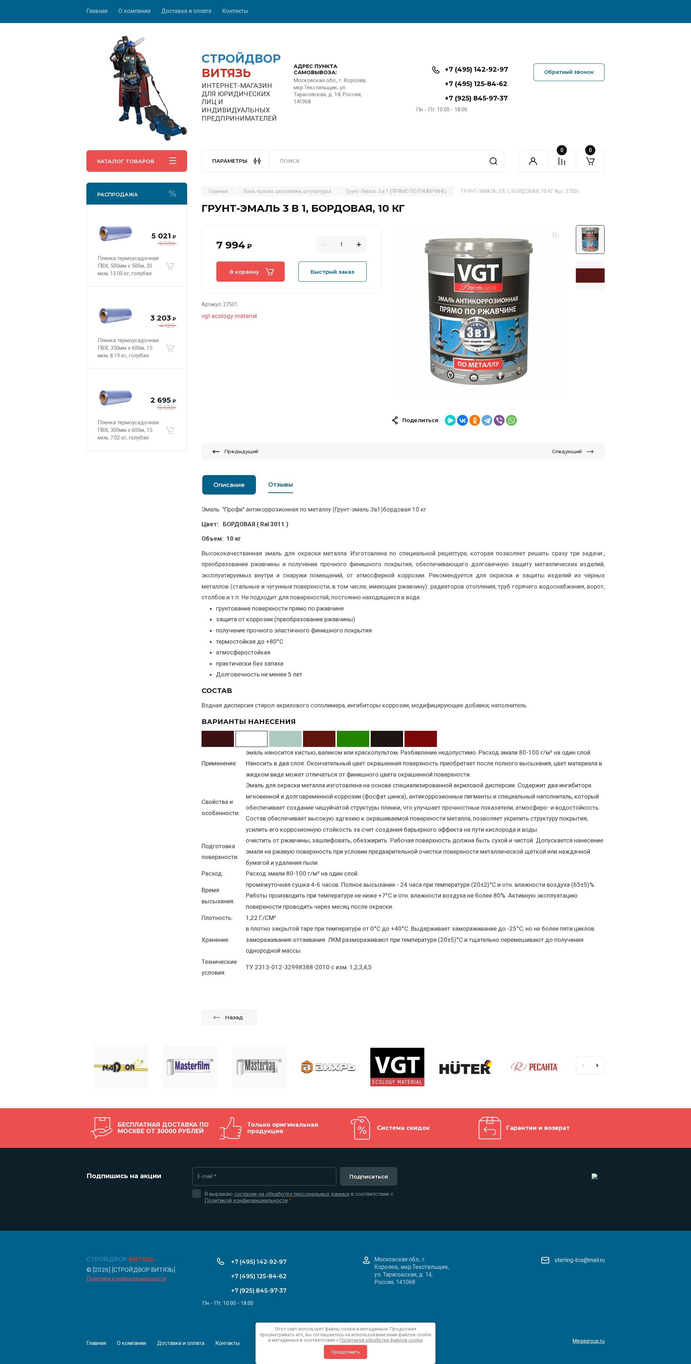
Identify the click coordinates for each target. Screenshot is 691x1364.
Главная (97, 11)
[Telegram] (487, 420)
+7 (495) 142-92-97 (476, 69)
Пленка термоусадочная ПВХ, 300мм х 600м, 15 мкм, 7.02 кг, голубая (128, 430)
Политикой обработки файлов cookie (381, 1340)
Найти (493, 161)
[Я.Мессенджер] (450, 420)
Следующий (567, 451)
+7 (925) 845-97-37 (476, 98)
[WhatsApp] (511, 420)
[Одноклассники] (474, 420)
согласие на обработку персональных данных (291, 1194)
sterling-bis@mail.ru (579, 1260)
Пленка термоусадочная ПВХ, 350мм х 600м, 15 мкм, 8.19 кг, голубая (128, 348)
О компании (134, 11)
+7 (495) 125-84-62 (476, 84)
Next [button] (597, 1065)
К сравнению (555, 234)
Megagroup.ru (589, 1341)
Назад (234, 1017)
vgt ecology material (229, 315)
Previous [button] (583, 1065)
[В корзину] (170, 266)
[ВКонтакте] (462, 420)
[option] (478, 311)
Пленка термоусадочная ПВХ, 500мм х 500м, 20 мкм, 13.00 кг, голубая (128, 266)
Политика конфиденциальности (126, 1278)
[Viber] (499, 420)
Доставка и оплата (186, 11)
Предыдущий (241, 451)
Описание (229, 485)
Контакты (235, 11)
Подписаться (368, 1176)
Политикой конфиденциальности (246, 1200)
